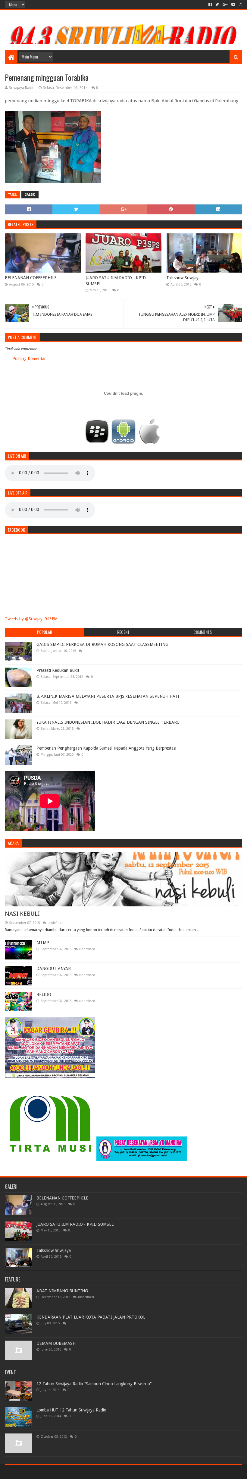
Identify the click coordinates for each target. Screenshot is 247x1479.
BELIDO (43, 994)
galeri (30, 194)
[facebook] (210, 4)
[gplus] (225, 4)
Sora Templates (38, 1472)
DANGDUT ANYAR (53, 968)
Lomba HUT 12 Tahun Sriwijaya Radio (71, 1410)
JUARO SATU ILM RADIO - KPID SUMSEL (116, 280)
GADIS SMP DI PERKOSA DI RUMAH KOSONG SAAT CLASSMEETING (102, 644)
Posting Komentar (29, 358)
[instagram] (240, 4)
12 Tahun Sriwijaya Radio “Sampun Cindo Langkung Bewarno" (94, 1383)
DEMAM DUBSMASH (56, 1343)
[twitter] (217, 4)
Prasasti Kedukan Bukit (57, 670)
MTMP (42, 942)
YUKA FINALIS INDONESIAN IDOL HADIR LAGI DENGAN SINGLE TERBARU (108, 722)
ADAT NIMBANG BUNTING (62, 1290)
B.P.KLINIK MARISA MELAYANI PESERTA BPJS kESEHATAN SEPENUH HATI (107, 696)
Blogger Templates (72, 1472)
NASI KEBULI (22, 913)
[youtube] (233, 4)
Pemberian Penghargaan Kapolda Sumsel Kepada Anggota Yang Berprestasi (106, 748)
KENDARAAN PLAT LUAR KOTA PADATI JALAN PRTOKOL (90, 1317)
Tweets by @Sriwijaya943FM (31, 618)
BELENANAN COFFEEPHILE (31, 277)
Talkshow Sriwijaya (183, 277)
